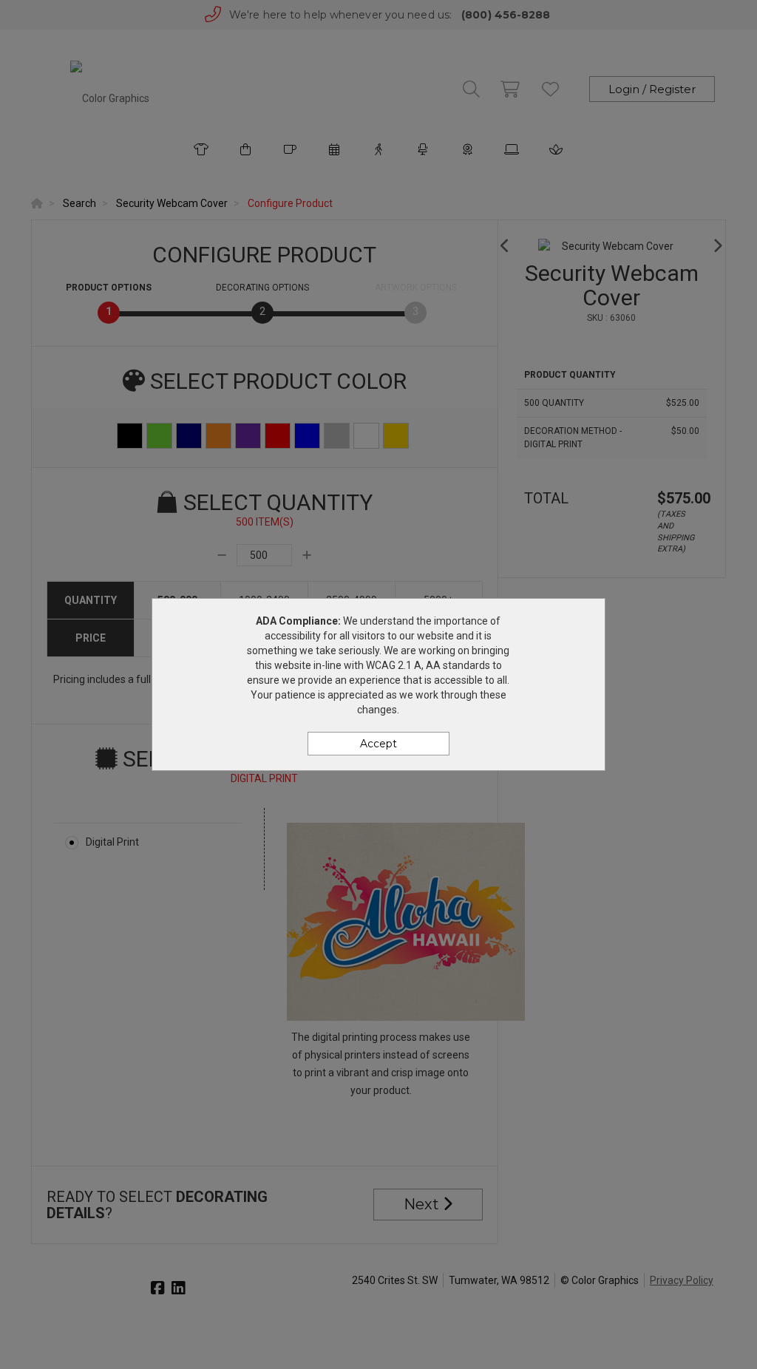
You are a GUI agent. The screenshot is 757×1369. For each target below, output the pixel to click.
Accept (378, 743)
